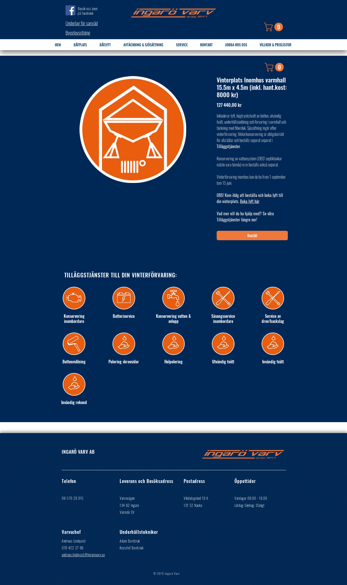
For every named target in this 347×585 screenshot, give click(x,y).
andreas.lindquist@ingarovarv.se (83, 554)
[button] (274, 27)
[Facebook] (70, 10)
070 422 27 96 (73, 547)
